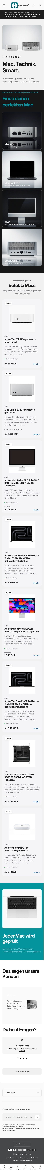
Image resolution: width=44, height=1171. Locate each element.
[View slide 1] (16, 1066)
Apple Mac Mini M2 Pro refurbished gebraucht (16, 856)
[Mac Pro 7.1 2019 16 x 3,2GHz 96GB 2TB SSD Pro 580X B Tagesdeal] (21, 760)
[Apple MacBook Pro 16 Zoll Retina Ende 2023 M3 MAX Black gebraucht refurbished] (21, 536)
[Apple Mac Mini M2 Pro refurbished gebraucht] (21, 834)
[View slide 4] (25, 1066)
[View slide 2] (19, 1066)
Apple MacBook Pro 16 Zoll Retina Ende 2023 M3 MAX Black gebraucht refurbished (19, 560)
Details (35, 366)
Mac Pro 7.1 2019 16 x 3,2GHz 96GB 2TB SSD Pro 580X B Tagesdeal (19, 784)
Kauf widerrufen (21, 1080)
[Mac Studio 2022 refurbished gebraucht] (21, 390)
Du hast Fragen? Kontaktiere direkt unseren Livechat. (21, 1058)
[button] (11, 1020)
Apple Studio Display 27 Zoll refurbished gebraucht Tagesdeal (18, 633)
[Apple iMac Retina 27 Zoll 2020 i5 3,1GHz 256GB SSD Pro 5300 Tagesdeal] (21, 461)
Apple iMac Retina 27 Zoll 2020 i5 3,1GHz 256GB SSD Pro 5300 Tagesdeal (20, 485)
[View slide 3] (22, 1066)
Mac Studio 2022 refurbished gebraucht (19, 413)
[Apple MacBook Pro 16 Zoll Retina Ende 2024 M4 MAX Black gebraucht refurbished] (21, 687)
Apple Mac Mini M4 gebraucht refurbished (20, 342)
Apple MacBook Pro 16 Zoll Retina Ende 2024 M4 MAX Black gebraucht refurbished (19, 711)
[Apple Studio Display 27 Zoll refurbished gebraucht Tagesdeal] (21, 609)
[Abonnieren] (35, 1125)
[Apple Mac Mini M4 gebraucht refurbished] (21, 320)
